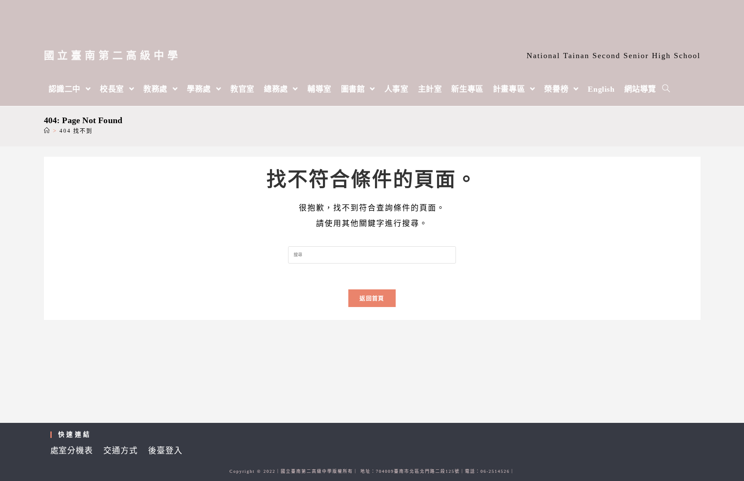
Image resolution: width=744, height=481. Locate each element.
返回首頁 (372, 298)
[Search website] (666, 89)
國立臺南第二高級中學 (112, 55)
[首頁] (47, 130)
